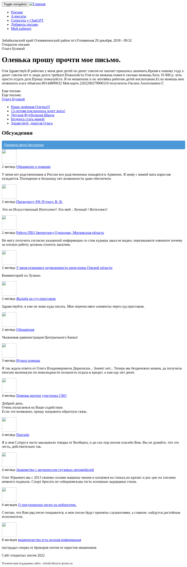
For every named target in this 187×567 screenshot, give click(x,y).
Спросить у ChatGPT (27, 20)
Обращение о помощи (33, 167)
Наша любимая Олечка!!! (30, 107)
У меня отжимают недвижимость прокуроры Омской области (64, 268)
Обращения (25, 330)
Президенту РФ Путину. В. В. (39, 202)
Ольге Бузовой (13, 99)
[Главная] (37, 4)
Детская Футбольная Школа (32, 115)
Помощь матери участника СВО (41, 395)
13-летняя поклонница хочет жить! (38, 111)
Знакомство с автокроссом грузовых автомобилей (55, 470)
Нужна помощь (28, 360)
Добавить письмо (24, 24)
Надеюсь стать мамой (27, 119)
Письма (17, 12)
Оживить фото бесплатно (24, 145)
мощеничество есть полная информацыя (49, 540)
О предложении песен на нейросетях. (47, 505)
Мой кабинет (21, 28)
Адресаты (18, 16)
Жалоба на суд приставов (36, 299)
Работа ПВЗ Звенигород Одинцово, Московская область (60, 233)
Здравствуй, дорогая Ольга (32, 123)
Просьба (22, 435)
